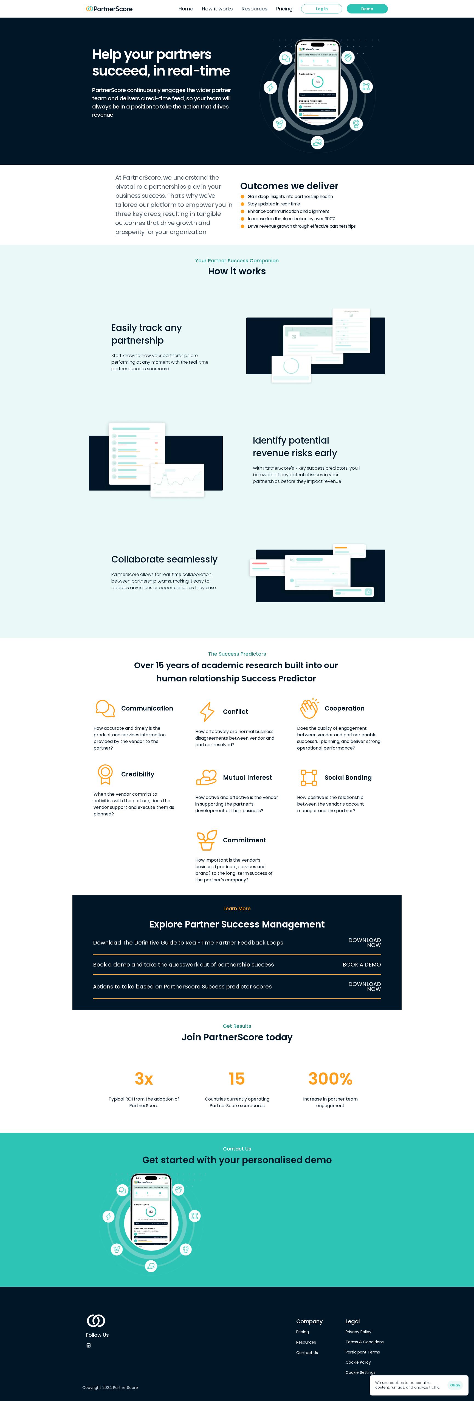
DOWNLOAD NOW (365, 942)
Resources (306, 1342)
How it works (217, 8)
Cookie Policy (358, 1362)
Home (186, 8)
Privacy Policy (358, 1332)
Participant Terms (363, 1352)
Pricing (302, 1332)
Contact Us (307, 1352)
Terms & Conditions (365, 1342)
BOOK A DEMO (362, 964)
